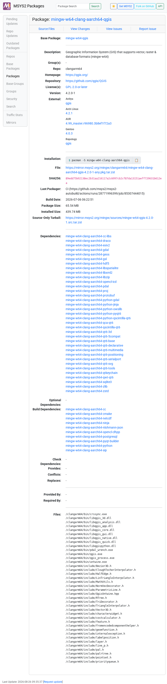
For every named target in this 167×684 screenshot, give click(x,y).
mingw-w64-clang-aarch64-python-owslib (94, 309)
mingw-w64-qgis (77, 38)
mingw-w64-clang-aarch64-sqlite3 (89, 382)
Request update (53, 681)
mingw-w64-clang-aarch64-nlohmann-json (94, 427)
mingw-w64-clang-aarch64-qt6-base (90, 341)
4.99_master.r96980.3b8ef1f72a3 (89, 123)
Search (95, 6)
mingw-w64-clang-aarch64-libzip (88, 277)
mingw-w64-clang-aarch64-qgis (81, 19)
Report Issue (147, 29)
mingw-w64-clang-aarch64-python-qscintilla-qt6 (98, 318)
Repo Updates (12, 33)
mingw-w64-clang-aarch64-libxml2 (89, 272)
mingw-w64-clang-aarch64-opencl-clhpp (93, 432)
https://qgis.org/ (77, 75)
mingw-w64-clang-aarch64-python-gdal (92, 300)
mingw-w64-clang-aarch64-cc (86, 409)
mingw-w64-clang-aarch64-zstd (87, 391)
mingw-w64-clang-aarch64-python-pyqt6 (93, 313)
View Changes (80, 29)
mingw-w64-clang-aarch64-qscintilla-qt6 (93, 327)
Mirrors (11, 122)
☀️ (113, 6)
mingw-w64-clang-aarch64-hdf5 (87, 263)
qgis (68, 103)
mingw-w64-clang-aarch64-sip (86, 450)
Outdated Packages (13, 46)
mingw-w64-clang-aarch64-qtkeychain (92, 373)
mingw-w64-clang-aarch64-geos (87, 254)
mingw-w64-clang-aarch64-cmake (89, 414)
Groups (11, 91)
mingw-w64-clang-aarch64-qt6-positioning (94, 354)
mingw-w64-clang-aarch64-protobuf (90, 295)
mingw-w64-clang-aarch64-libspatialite (92, 268)
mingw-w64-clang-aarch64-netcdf (89, 418)
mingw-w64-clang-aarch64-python (89, 445)
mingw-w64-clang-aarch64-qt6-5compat (93, 336)
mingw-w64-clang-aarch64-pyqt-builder (92, 441)
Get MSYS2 (125, 6)
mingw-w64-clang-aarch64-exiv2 (88, 245)
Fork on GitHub (145, 6)
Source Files (46, 29)
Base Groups (15, 83)
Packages (13, 76)
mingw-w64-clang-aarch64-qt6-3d (89, 332)
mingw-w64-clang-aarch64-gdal (87, 250)
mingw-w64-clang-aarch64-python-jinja (92, 304)
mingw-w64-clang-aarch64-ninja (87, 423)
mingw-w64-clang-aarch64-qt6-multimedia (94, 350)
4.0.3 (69, 133)
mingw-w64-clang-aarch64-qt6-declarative (94, 345)
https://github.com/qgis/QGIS (86, 81)
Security (11, 99)
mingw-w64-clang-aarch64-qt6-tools (90, 368)
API (160, 6)
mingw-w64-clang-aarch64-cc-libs (88, 236)
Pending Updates (12, 21)
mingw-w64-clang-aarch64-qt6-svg (89, 363)
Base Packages (13, 66)
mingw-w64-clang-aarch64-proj (87, 291)
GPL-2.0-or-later (76, 87)
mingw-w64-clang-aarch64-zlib (86, 386)
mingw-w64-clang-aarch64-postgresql (91, 436)
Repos (10, 56)
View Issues (114, 29)
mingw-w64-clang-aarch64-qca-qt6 (89, 322)
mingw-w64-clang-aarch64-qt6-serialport (93, 359)
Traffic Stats (14, 115)
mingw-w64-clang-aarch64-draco (88, 240)
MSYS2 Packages (28, 6)
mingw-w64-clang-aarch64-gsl (86, 259)
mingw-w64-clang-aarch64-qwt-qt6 (90, 377)
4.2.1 (69, 113)
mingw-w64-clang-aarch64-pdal (87, 286)
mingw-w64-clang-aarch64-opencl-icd (91, 281)
